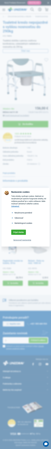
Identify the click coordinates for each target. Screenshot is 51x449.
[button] (46, 444)
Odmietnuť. (15, 206)
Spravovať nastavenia (22, 240)
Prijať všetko (18, 232)
